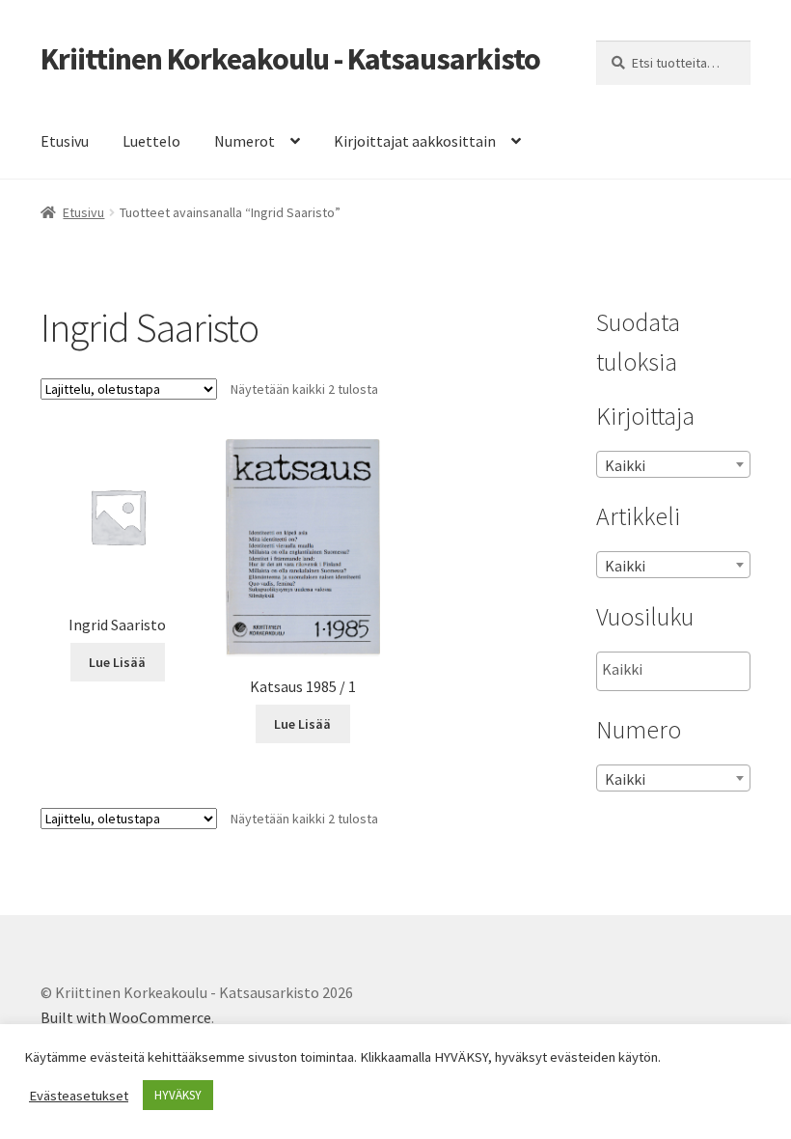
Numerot (244, 141)
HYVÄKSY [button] (178, 1095)
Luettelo (151, 141)
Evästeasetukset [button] (78, 1095)
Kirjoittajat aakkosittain (415, 141)
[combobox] (673, 464)
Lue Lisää (117, 662)
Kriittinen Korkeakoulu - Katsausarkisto (290, 59)
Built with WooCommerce (126, 1017)
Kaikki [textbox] (625, 465)
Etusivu (65, 141)
